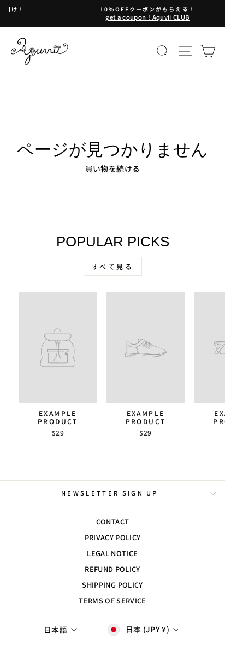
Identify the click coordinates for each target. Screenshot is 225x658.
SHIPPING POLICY (112, 584)
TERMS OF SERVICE (112, 600)
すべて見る (113, 266)
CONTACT (112, 521)
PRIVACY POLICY (113, 537)
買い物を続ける (112, 169)
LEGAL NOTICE (112, 553)
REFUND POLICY (112, 569)
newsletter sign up (109, 492)
